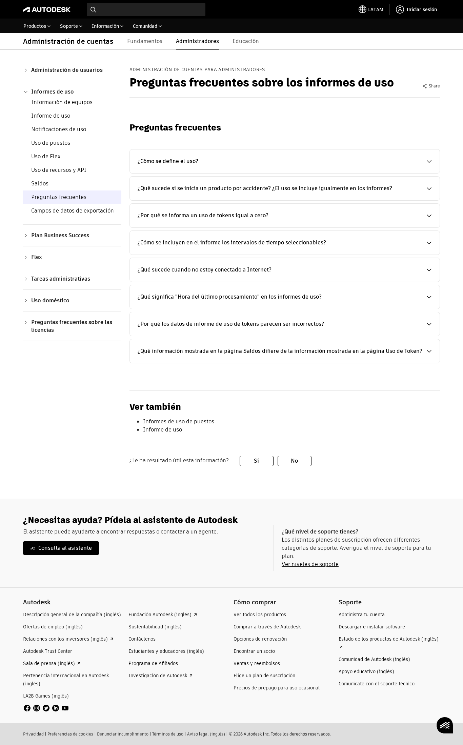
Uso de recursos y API (58, 170)
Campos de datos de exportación (72, 211)
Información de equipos (62, 102)
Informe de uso (50, 116)
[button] (284, 161)
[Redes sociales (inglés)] (46, 707)
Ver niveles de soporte (310, 564)
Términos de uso (167, 734)
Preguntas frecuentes (58, 197)
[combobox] (146, 9)
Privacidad (33, 734)
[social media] (46, 708)
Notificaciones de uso (58, 129)
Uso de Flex (45, 156)
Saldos (39, 183)
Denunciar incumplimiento (122, 734)
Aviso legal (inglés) (206, 734)
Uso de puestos (50, 143)
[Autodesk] (47, 9)
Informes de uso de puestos (178, 421)
